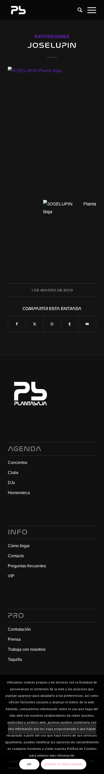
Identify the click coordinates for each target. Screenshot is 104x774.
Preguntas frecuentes (27, 566)
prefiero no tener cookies (64, 764)
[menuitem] (77, 10)
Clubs (13, 472)
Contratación (19, 629)
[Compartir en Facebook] (17, 324)
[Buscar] (77, 10)
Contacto (16, 556)
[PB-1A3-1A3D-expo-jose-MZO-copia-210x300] (52, 129)
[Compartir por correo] (87, 324)
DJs (11, 483)
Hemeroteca (19, 493)
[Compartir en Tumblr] (70, 324)
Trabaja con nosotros (26, 649)
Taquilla (15, 659)
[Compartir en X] (34, 324)
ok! (29, 764)
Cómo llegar (19, 546)
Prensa (14, 639)
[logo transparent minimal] (43, 10)
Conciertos (17, 462)
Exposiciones (52, 36)
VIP (11, 576)
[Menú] (89, 10)
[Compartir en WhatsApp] (52, 324)
